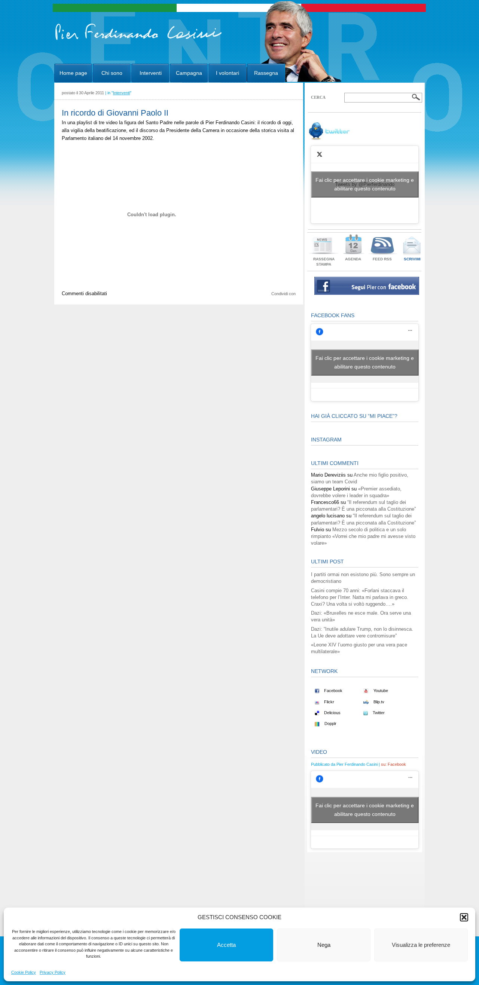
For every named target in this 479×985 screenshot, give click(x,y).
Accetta (226, 945)
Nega (323, 945)
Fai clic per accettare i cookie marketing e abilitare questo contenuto (364, 184)
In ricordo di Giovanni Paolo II (115, 112)
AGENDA (353, 259)
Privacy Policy (52, 972)
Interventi (151, 73)
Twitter (378, 712)
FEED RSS (382, 259)
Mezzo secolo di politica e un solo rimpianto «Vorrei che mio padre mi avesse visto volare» (363, 536)
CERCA (318, 97)
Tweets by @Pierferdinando (364, 184)
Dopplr (329, 723)
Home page (73, 73)
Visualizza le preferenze (421, 945)
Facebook (332, 690)
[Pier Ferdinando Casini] (138, 40)
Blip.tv (378, 702)
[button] (464, 917)
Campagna (189, 73)
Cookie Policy (23, 972)
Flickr (328, 702)
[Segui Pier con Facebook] (366, 293)
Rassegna (266, 73)
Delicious (332, 712)
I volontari (227, 73)
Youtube (380, 690)
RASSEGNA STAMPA (324, 261)
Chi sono (111, 73)
